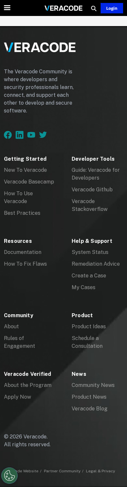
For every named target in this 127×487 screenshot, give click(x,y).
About (11, 326)
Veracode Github (92, 189)
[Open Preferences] (9, 475)
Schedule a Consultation (87, 342)
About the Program (27, 385)
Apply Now (17, 397)
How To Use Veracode (18, 197)
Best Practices (22, 213)
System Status (90, 252)
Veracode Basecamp (29, 182)
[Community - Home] (63, 8)
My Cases (83, 287)
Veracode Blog (89, 409)
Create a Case (89, 276)
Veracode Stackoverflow (89, 205)
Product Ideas (89, 326)
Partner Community (62, 471)
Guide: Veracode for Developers (96, 174)
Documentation (22, 252)
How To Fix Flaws (25, 264)
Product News (89, 397)
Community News (93, 385)
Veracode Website (21, 471)
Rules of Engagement (19, 342)
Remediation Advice (96, 264)
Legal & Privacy (100, 471)
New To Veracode (25, 170)
